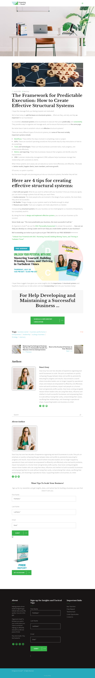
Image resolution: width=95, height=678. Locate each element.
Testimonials (71, 612)
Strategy (15, 337)
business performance (38, 332)
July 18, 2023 (17, 91)
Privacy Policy (47, 675)
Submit (17, 533)
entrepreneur (16, 334)
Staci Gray (26, 91)
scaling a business (38, 334)
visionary (22, 337)
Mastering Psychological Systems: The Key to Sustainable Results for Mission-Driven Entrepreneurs (35, 348)
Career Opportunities (72, 614)
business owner (23, 332)
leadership (26, 334)
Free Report (71, 609)
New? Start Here (71, 606)
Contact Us (70, 617)
